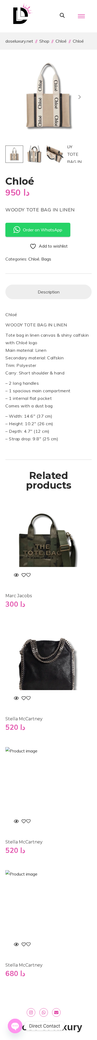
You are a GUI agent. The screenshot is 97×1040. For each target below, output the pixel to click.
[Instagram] (31, 1012)
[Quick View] (16, 575)
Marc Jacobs (18, 595)
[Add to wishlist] (27, 575)
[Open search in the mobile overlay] (62, 15)
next (79, 97)
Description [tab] (49, 292)
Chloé (33, 259)
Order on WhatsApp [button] (42, 229)
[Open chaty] (15, 1026)
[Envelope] (56, 1012)
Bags (46, 259)
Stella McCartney (24, 718)
